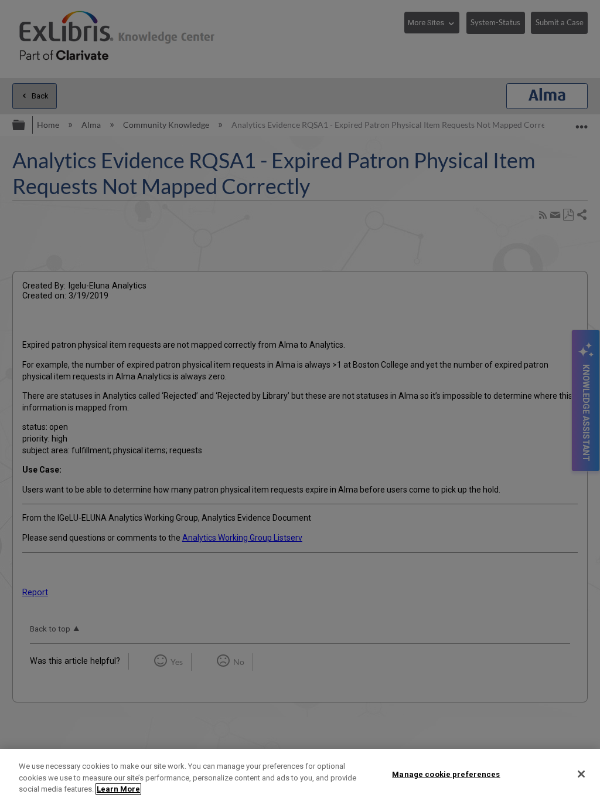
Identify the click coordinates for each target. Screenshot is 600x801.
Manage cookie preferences (446, 773)
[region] (300, 775)
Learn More (118, 789)
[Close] (581, 774)
